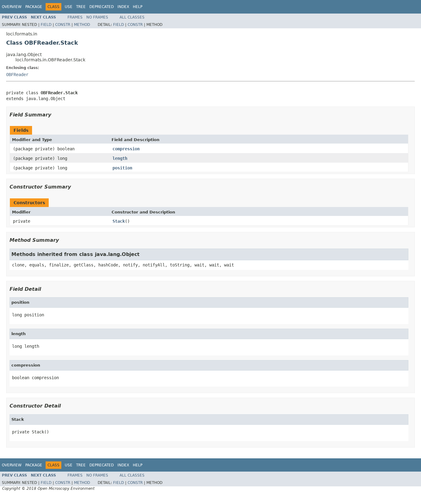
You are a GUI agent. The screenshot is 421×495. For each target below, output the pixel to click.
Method (82, 24)
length (119, 158)
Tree (81, 7)
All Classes (132, 17)
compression (126, 148)
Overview (12, 7)
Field (46, 24)
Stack (118, 221)
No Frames (97, 17)
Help (137, 7)
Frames (75, 17)
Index (123, 7)
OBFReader (17, 74)
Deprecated (101, 7)
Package (33, 7)
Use (68, 7)
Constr (62, 24)
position (122, 167)
